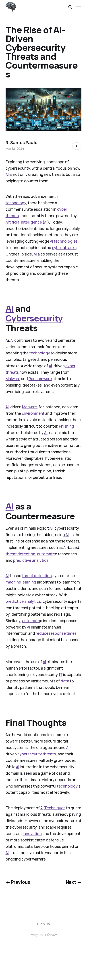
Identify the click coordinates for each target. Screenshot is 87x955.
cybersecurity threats (36, 754)
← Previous (18, 882)
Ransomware (40, 378)
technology (16, 202)
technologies (66, 241)
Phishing (66, 426)
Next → (74, 882)
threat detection (20, 553)
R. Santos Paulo (21, 142)
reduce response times (56, 633)
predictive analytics (30, 560)
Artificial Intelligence (24, 222)
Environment (33, 413)
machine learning (21, 582)
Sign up (43, 924)
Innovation (32, 833)
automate (46, 553)
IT (60, 674)
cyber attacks (64, 247)
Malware (13, 378)
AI (7, 174)
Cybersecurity (34, 318)
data (65, 681)
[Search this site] (70, 7)
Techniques (54, 807)
